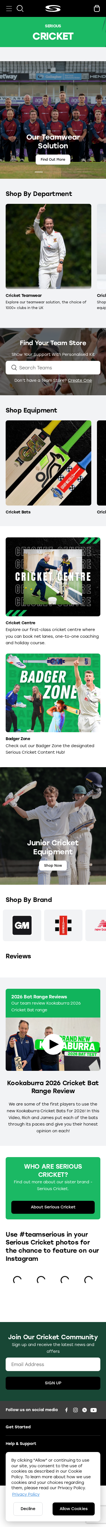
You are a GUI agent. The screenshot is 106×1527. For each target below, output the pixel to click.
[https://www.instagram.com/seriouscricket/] (75, 1410)
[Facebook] (66, 1410)
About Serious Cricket (53, 1207)
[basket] (97, 8)
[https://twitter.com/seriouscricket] (84, 1410)
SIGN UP (53, 1383)
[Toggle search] (20, 8)
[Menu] (9, 8)
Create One (80, 380)
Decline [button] (28, 1508)
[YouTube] (93, 1410)
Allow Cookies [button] (74, 1508)
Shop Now (53, 160)
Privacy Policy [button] (26, 1494)
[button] (19, 172)
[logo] (53, 8)
